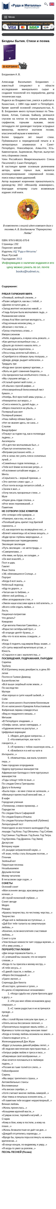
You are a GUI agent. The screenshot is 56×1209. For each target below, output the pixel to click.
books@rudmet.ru (27, 271)
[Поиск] (45, 4)
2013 (19, 259)
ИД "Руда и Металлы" (25, 251)
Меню (11, 17)
